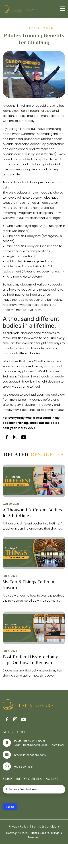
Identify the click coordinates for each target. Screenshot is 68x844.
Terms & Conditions (46, 826)
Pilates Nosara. (40, 833)
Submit (10, 806)
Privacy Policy (18, 826)
